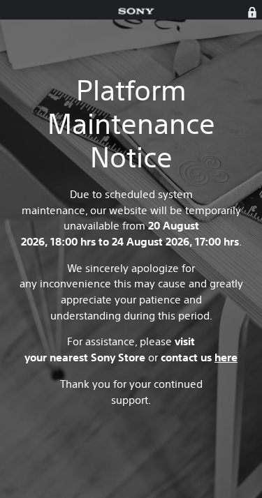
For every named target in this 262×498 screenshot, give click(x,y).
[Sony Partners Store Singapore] (136, 11)
